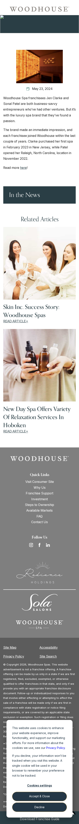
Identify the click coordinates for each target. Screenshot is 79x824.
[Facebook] (39, 544)
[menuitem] (39, 482)
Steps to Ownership (39, 505)
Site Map (9, 647)
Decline (39, 807)
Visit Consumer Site (39, 482)
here (23, 168)
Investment (39, 499)
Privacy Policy (13, 656)
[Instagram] (31, 544)
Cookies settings (39, 785)
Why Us (40, 488)
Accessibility (49, 647)
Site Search (48, 656)
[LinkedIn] (47, 544)
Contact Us (39, 522)
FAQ (39, 516)
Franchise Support (39, 493)
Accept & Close (39, 796)
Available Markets (39, 510)
